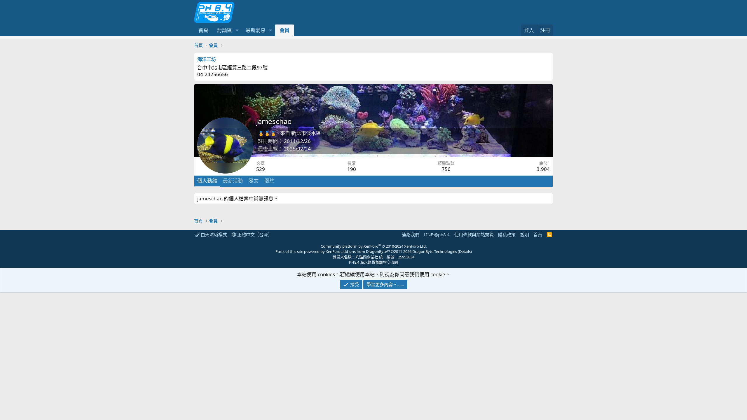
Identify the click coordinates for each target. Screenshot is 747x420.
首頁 (203, 30)
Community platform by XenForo (374, 246)
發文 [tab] (254, 180)
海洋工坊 (206, 59)
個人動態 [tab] (207, 180)
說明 (524, 234)
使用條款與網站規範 (474, 234)
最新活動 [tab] (233, 180)
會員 (284, 30)
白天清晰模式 (213, 234)
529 (260, 169)
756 (446, 169)
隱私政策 (507, 234)
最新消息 (256, 30)
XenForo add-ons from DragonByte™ (358, 251)
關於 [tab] (269, 180)
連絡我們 (410, 234)
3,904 (543, 169)
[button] (237, 30)
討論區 (224, 30)
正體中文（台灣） (254, 234)
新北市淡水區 (306, 133)
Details (465, 251)
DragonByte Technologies (434, 251)
